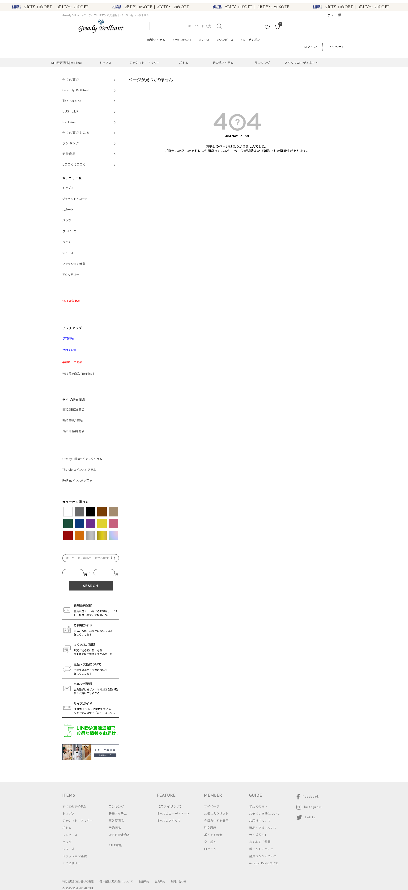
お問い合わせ (178, 881)
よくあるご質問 (260, 842)
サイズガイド (258, 834)
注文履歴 (210, 827)
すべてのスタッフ (169, 820)
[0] (277, 27)
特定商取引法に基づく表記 (78, 881)
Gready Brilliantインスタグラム (82, 459)
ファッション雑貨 (73, 264)
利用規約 (144, 881)
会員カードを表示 (216, 820)
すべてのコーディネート (173, 813)
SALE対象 (115, 845)
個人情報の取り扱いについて (116, 881)
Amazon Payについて (263, 863)
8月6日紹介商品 (72, 420)
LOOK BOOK (73, 164)
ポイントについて (261, 849)
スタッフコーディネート (301, 62)
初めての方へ (258, 806)
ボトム (183, 62)
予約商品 (115, 827)
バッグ (66, 242)
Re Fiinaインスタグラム (77, 480)
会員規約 (160, 881)
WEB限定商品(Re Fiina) (66, 62)
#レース (204, 39)
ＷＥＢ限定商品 (119, 834)
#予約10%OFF (182, 39)
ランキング (262, 62)
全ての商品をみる (75, 132)
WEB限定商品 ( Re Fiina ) (78, 373)
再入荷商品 (116, 820)
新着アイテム (118, 813)
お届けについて (260, 820)
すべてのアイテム (74, 806)
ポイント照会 (213, 834)
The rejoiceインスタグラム (79, 469)
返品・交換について (263, 827)
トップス (105, 62)
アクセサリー (70, 274)
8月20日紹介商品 (73, 409)
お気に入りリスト (216, 813)
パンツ (66, 220)
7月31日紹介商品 (73, 431)
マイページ (336, 47)
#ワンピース (225, 39)
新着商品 (69, 154)
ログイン (310, 47)
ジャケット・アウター (144, 62)
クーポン (210, 842)
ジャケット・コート (75, 198)
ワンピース (69, 231)
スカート (68, 209)
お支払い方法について (264, 813)
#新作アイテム (156, 39)
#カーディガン (250, 39)
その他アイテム (223, 62)
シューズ (67, 253)
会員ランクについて (263, 856)
